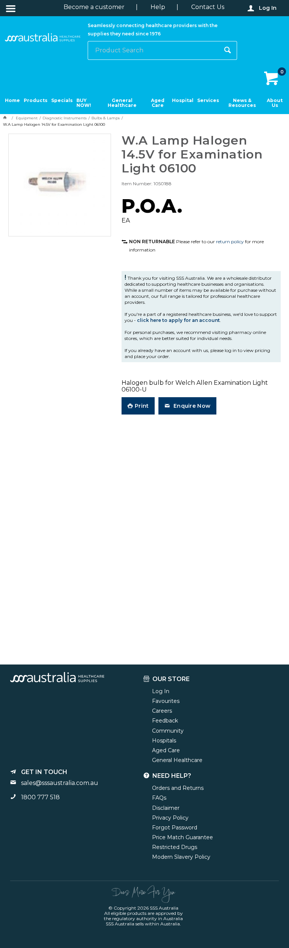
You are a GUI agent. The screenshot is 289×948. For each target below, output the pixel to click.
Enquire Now (191, 405)
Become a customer (94, 7)
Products (35, 100)
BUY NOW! (83, 103)
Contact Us (207, 7)
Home (12, 100)
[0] (271, 78)
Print (142, 405)
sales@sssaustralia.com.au (59, 782)
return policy (230, 241)
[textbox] (153, 50)
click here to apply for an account (178, 320)
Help (158, 7)
